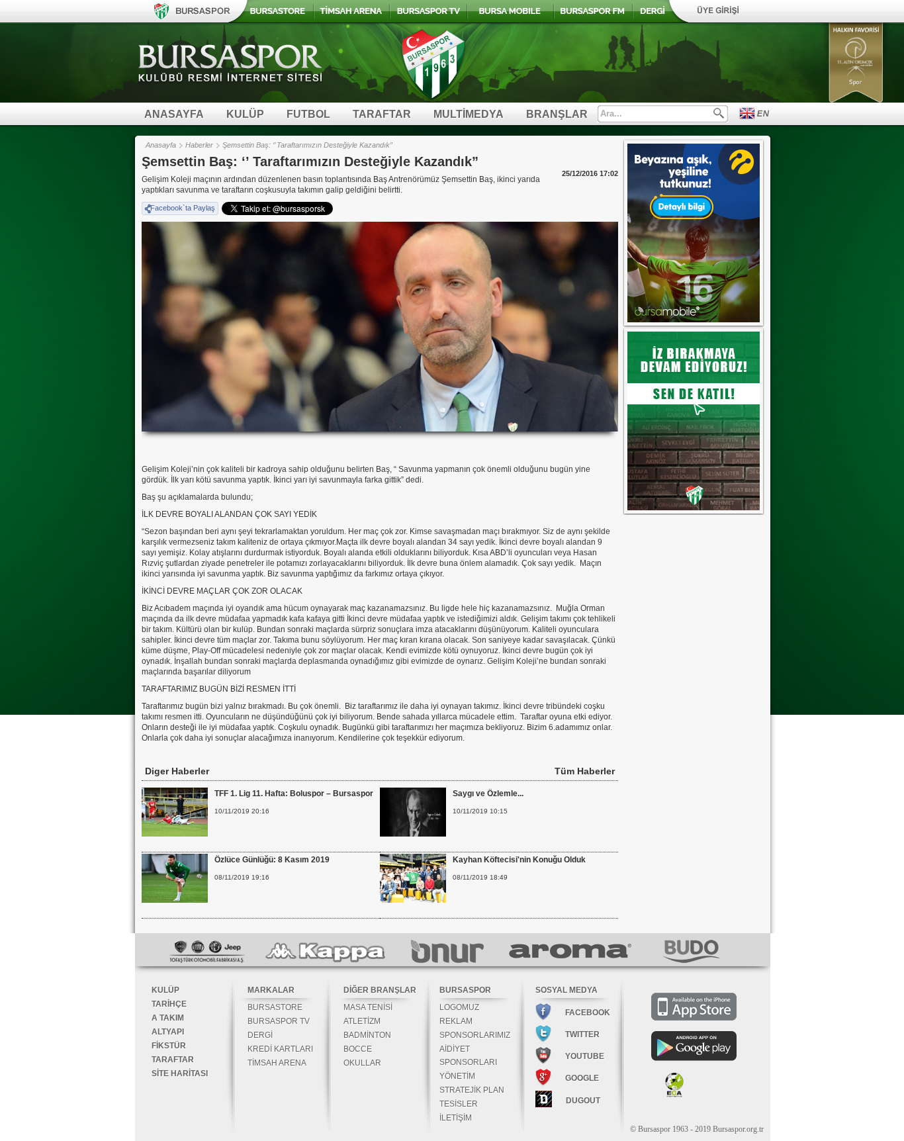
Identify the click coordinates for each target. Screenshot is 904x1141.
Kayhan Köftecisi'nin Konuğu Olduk (519, 859)
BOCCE (357, 1049)
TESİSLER (458, 1104)
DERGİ (260, 1035)
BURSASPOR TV (279, 1021)
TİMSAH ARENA (277, 1063)
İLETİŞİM (455, 1117)
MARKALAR (271, 990)
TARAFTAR (173, 1059)
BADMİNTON (367, 1035)
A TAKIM (168, 1018)
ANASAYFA (174, 114)
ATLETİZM (362, 1021)
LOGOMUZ (459, 1007)
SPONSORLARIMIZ (474, 1035)
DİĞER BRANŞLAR (379, 990)
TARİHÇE (169, 1004)
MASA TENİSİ (367, 1007)
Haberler (199, 145)
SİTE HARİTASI (180, 1073)
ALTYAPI (168, 1031)
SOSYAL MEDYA (566, 990)
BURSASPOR (465, 990)
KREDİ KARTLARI (280, 1049)
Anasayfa (161, 145)
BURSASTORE (275, 1007)
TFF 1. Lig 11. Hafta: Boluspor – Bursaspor (293, 793)
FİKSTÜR (169, 1045)
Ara (718, 113)
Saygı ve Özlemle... (488, 793)
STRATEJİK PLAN (471, 1090)
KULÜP (165, 990)
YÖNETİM (457, 1076)
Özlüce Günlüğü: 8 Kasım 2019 (272, 859)
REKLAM (456, 1021)
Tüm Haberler (585, 771)
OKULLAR (362, 1063)
